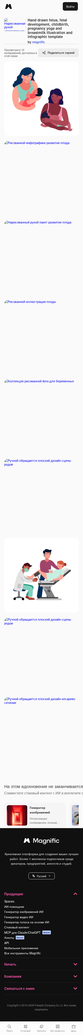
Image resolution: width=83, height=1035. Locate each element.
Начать (10, 964)
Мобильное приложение (21, 948)
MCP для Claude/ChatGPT (27, 932)
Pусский (41, 876)
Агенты (13, 937)
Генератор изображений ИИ (23, 911)
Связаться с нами (19, 988)
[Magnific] (8, 6)
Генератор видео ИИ (18, 917)
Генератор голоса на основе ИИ (26, 922)
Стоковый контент (16, 927)
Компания (12, 976)
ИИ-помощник (14, 906)
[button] (42, 876)
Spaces (9, 901)
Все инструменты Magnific (22, 953)
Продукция (13, 893)
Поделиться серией (61, 53)
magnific (38, 42)
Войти (70, 6)
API (6, 943)
